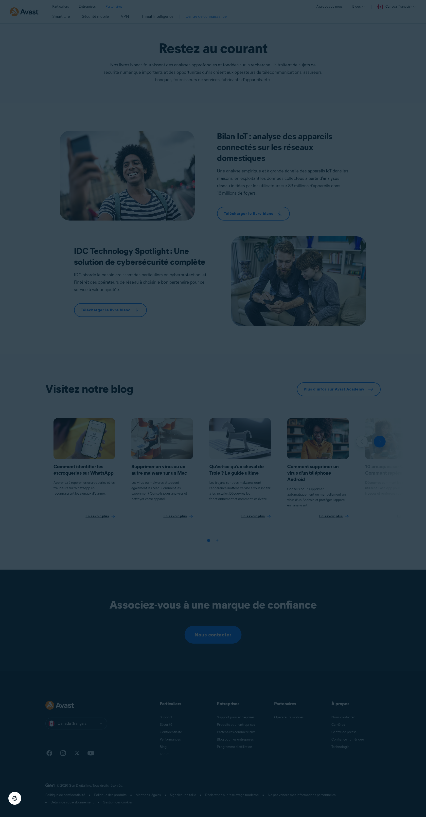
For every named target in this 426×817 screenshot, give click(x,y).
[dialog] (213, 408)
